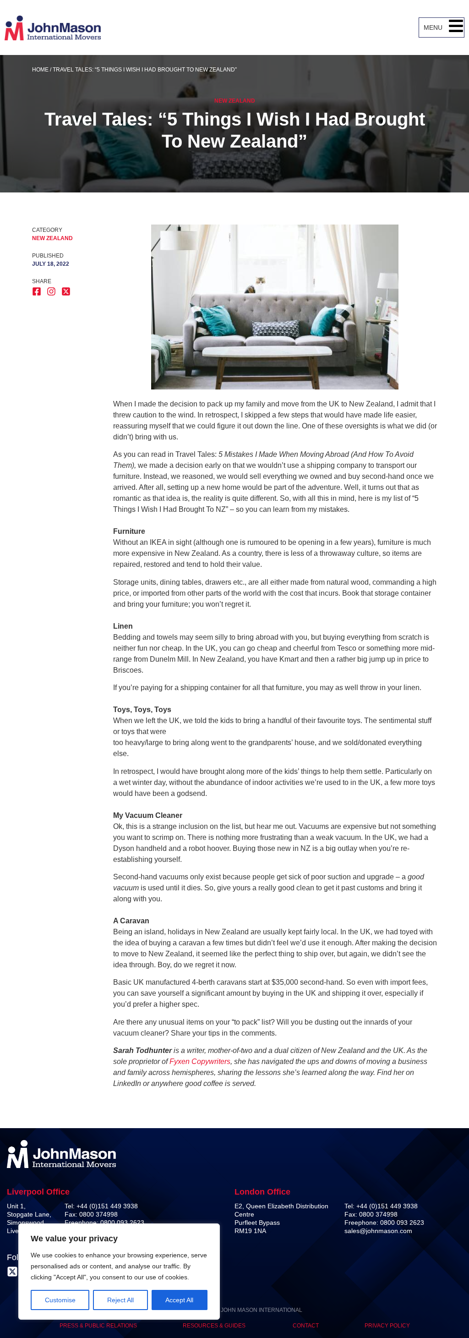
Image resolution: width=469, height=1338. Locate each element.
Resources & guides (215, 1325)
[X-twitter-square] (12, 1271)
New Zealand (234, 101)
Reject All (120, 1300)
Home (40, 69)
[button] (456, 27)
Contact (306, 1325)
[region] (119, 1271)
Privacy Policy (387, 1325)
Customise (60, 1300)
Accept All (179, 1300)
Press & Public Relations (98, 1325)
